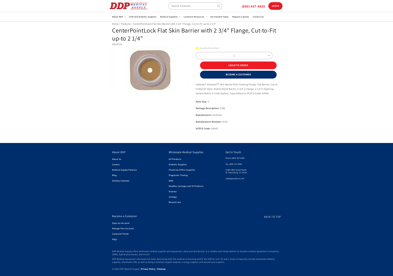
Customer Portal (120, 234)
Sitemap (161, 269)
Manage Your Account (123, 228)
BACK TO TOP (272, 216)
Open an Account (121, 223)
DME (171, 180)
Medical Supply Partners (124, 170)
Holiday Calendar (121, 180)
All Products (175, 159)
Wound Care (175, 202)
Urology (173, 196)
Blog (114, 175)
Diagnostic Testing (178, 175)
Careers (116, 164)
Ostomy (173, 191)
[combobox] (195, 6)
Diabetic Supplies (178, 164)
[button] (118, 17)
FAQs (114, 239)
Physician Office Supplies (182, 170)
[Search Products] (218, 6)
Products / (126, 23)
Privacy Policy (148, 269)
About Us (116, 159)
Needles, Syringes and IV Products (186, 186)
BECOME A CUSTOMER (238, 74)
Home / (116, 23)
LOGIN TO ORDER (238, 65)
